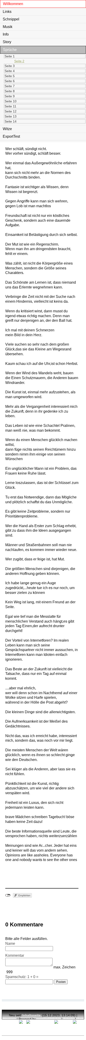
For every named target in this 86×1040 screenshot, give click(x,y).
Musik (7, 27)
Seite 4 (10, 71)
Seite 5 (10, 76)
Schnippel (11, 19)
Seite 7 (10, 86)
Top (80, 1019)
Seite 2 (19, 61)
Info (6, 34)
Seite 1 (10, 56)
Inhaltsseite (31, 1015)
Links (7, 12)
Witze (7, 129)
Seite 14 (11, 121)
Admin (69, 1019)
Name (10, 943)
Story (7, 42)
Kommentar (14, 955)
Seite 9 (10, 96)
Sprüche (10, 50)
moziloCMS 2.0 (48, 1019)
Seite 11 (10, 106)
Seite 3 (10, 66)
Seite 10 (11, 101)
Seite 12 (11, 111)
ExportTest (11, 136)
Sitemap (9, 1019)
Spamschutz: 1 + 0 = (21, 977)
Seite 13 (11, 116)
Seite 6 (10, 81)
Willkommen (13, 4)
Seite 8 (10, 91)
